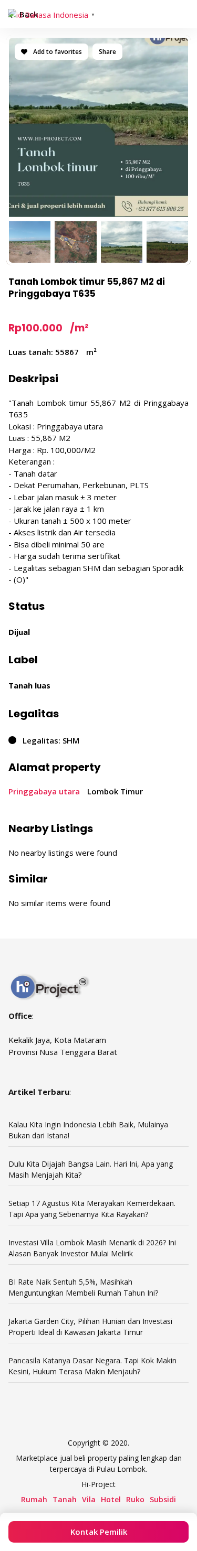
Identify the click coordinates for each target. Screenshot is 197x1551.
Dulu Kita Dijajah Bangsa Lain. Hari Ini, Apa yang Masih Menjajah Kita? (90, 1169)
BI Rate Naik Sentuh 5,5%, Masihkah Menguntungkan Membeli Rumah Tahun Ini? (83, 1287)
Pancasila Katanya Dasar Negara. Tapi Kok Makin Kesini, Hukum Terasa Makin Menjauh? (92, 1365)
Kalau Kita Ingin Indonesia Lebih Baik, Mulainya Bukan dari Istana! (88, 1129)
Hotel (111, 1499)
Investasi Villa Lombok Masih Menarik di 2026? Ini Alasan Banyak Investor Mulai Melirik (92, 1247)
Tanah (65, 1499)
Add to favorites (57, 51)
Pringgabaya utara (44, 791)
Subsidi (163, 1499)
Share (107, 51)
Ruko (135, 1499)
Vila (89, 1499)
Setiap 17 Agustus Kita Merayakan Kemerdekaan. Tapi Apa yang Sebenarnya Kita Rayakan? (91, 1208)
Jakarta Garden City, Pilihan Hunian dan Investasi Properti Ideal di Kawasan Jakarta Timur (90, 1326)
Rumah (34, 1499)
